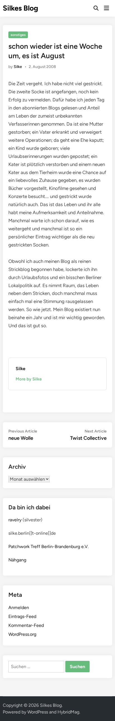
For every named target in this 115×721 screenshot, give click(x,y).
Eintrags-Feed (22, 616)
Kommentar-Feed (26, 625)
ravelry (14, 519)
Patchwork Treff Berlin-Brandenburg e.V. (48, 546)
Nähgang (17, 560)
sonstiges (18, 35)
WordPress (37, 712)
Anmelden (18, 607)
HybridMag (68, 712)
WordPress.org (22, 634)
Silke (18, 66)
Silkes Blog (20, 8)
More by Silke (29, 379)
